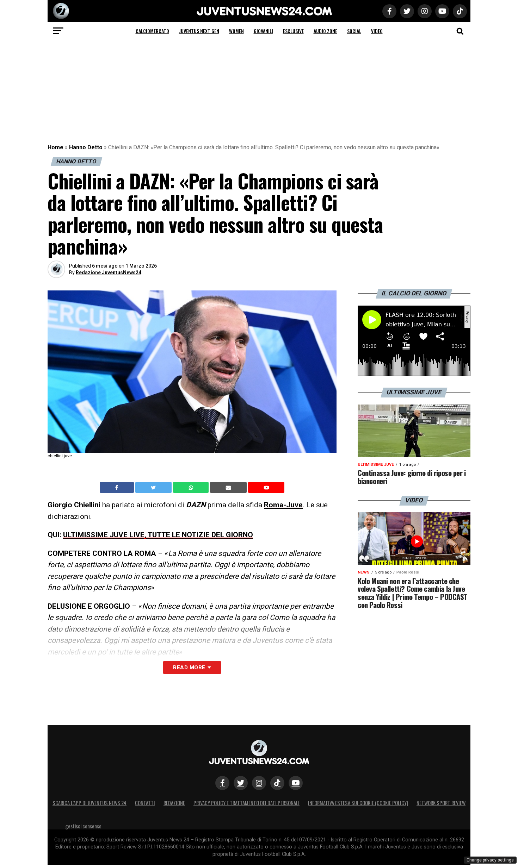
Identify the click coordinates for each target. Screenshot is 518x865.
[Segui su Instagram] (259, 783)
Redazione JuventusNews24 (108, 272)
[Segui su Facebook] (222, 783)
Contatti (145, 803)
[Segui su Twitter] (241, 783)
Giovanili (263, 31)
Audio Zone (325, 31)
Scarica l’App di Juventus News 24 (90, 803)
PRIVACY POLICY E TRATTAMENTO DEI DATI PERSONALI (246, 803)
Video (377, 31)
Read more (189, 667)
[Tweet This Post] (154, 487)
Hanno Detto (86, 147)
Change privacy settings (490, 860)
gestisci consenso (83, 826)
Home (55, 147)
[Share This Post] (191, 487)
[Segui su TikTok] (277, 783)
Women (236, 31)
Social (354, 31)
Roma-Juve (283, 505)
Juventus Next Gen (199, 31)
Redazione (174, 803)
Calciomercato (152, 31)
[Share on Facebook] (118, 487)
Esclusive (293, 31)
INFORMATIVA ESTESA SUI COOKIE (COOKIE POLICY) (358, 803)
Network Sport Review (441, 803)
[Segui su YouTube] (296, 783)
